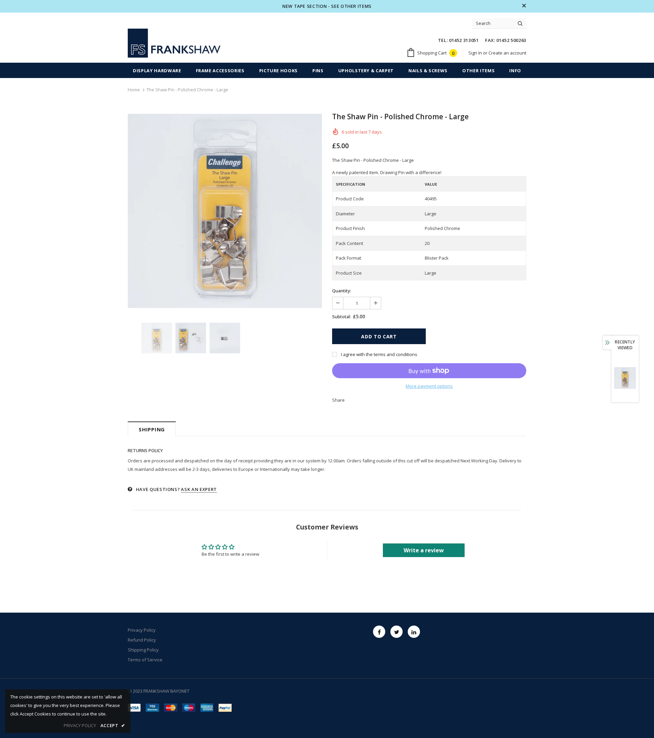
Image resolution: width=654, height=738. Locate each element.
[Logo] (174, 43)
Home (134, 90)
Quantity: (341, 291)
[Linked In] (414, 632)
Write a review (424, 550)
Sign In (475, 53)
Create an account (507, 53)
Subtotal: (341, 316)
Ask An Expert (199, 489)
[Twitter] (396, 632)
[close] (523, 6)
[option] (225, 211)
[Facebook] (379, 632)
